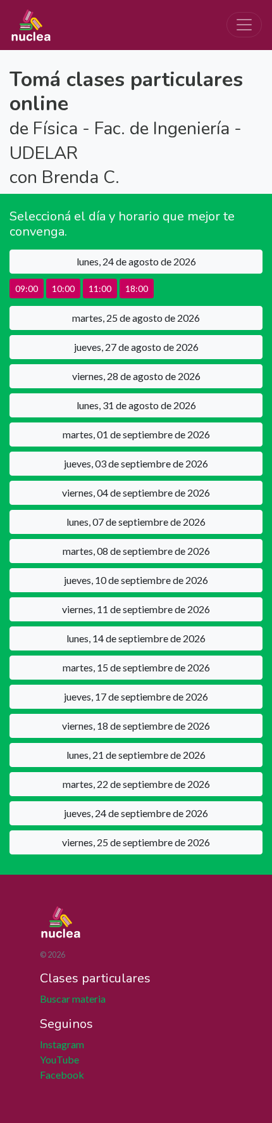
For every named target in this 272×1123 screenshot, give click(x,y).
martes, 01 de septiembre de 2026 (136, 434)
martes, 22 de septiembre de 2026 (136, 784)
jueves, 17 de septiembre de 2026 (136, 696)
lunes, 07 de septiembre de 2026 (136, 522)
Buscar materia (73, 999)
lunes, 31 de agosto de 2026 (136, 405)
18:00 (136, 288)
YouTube (59, 1059)
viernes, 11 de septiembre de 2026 (136, 609)
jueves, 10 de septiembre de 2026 (136, 580)
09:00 (26, 288)
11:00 (100, 288)
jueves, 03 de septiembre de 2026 (136, 463)
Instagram (62, 1044)
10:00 (63, 288)
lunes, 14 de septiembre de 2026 (136, 638)
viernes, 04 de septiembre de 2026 (136, 492)
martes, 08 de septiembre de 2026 (136, 551)
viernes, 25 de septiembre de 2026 (136, 842)
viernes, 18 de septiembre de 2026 (136, 726)
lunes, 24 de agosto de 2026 (136, 261)
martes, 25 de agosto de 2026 (136, 318)
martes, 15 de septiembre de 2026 (136, 667)
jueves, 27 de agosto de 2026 (136, 347)
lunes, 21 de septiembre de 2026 (136, 755)
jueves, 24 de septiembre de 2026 (136, 813)
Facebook (62, 1075)
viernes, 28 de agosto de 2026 (136, 376)
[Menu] (244, 24)
